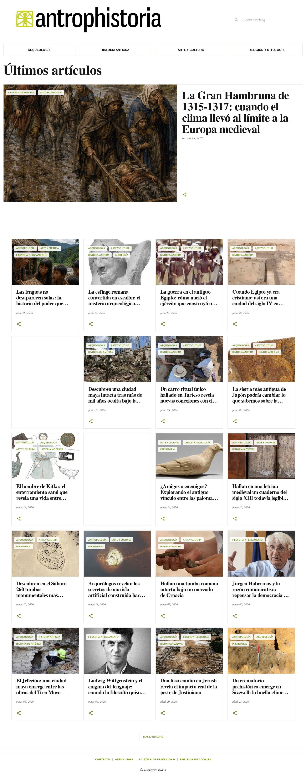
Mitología (121, 255)
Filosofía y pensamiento (31, 255)
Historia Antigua (98, 255)
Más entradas (153, 736)
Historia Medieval (51, 92)
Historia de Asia (269, 352)
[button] (184, 195)
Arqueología (39, 50)
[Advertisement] (147, 218)
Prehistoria (167, 449)
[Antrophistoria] (86, 19)
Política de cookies (195, 759)
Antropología (25, 248)
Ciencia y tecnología (21, 92)
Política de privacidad (157, 759)
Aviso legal (124, 759)
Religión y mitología (267, 50)
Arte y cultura (191, 50)
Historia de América (100, 352)
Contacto (102, 759)
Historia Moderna (52, 449)
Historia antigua (115, 50)
